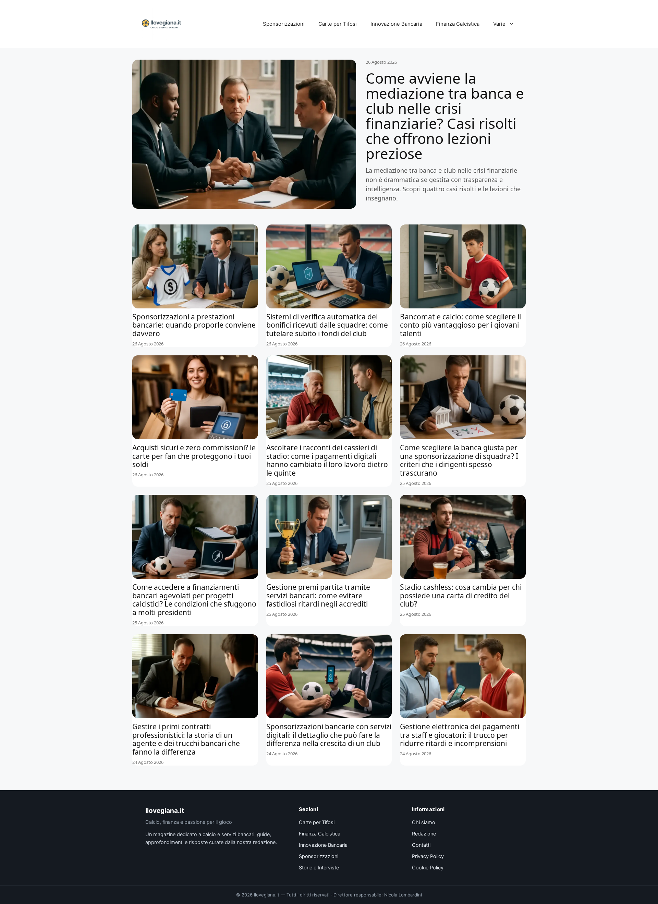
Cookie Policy (427, 868)
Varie (499, 24)
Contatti (421, 845)
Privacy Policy (428, 856)
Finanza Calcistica (457, 24)
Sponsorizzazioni (284, 24)
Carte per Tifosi (337, 24)
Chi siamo (423, 822)
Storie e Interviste (319, 868)
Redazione (424, 834)
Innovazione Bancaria (396, 24)
